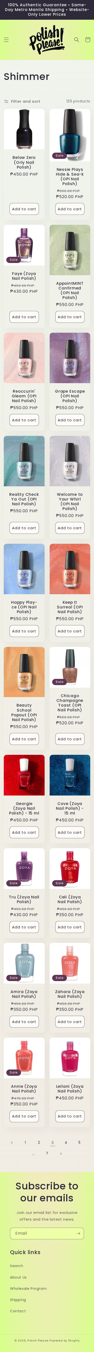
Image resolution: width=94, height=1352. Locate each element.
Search (16, 1265)
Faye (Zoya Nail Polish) (24, 276)
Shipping (18, 1299)
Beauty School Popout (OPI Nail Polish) (24, 712)
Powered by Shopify (64, 1341)
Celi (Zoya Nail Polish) (70, 899)
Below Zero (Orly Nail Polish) (24, 162)
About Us (18, 1277)
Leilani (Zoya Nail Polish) (70, 1088)
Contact (18, 1311)
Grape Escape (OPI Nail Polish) (70, 396)
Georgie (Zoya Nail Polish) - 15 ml (24, 808)
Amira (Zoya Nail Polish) (24, 994)
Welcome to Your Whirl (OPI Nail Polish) (70, 501)
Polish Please (38, 1341)
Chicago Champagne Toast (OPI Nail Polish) (69, 703)
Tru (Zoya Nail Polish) (24, 899)
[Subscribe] (78, 1233)
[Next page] (60, 1153)
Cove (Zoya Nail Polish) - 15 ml (70, 808)
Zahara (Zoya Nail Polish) (70, 994)
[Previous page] (12, 1142)
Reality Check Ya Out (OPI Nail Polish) (24, 499)
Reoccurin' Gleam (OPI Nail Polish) (24, 396)
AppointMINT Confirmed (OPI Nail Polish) (70, 290)
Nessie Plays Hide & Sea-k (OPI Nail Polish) (70, 176)
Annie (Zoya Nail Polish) (24, 1088)
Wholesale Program (28, 1288)
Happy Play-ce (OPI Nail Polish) (24, 607)
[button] (6, 39)
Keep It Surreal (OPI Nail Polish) (70, 607)
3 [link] (52, 1142)
